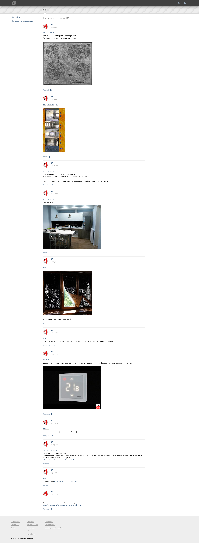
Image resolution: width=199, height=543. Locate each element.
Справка (30, 522)
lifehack (46, 450)
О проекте (15, 522)
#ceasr (47, 324)
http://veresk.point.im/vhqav (65, 481)
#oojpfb (48, 435)
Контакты (49, 522)
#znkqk (47, 90)
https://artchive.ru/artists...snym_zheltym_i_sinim (62, 505)
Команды (30, 528)
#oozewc (48, 414)
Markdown (31, 534)
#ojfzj (45, 252)
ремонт (50, 33)
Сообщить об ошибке (54, 528)
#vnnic (46, 463)
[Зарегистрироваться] (185, 3)
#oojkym (49, 345)
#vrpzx (47, 509)
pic (57, 105)
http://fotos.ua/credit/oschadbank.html (58, 460)
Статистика (50, 525)
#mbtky (48, 185)
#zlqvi (47, 156)
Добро (13, 528)
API (28, 531)
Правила (15, 525)
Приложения (32, 525)
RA (52, 24)
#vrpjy (45, 485)
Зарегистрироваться (24, 21)
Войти (17, 17)
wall (44, 33)
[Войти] (179, 3)
